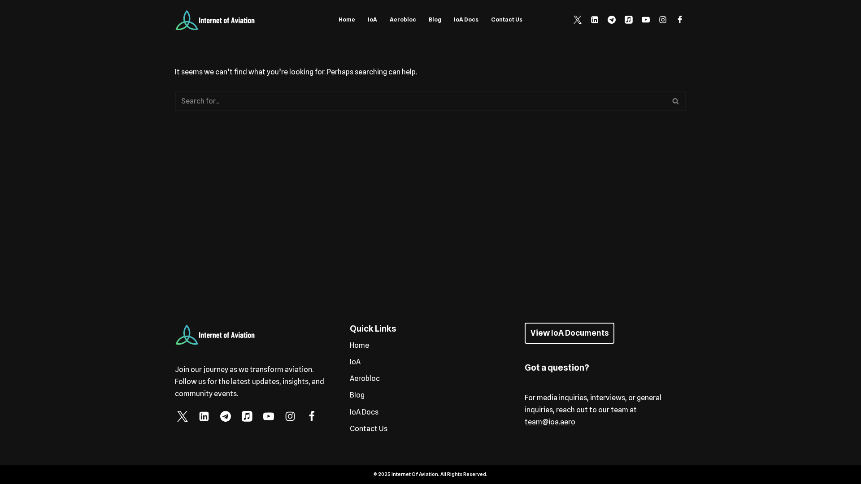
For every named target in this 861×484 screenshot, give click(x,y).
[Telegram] (611, 19)
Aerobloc (403, 19)
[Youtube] (645, 19)
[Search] (676, 101)
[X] (577, 19)
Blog (435, 19)
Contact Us (506, 19)
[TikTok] (628, 19)
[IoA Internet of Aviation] (215, 19)
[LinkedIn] (594, 19)
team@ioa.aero (550, 422)
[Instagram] (663, 19)
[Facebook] (680, 19)
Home (347, 19)
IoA (372, 19)
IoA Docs (466, 19)
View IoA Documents (570, 332)
